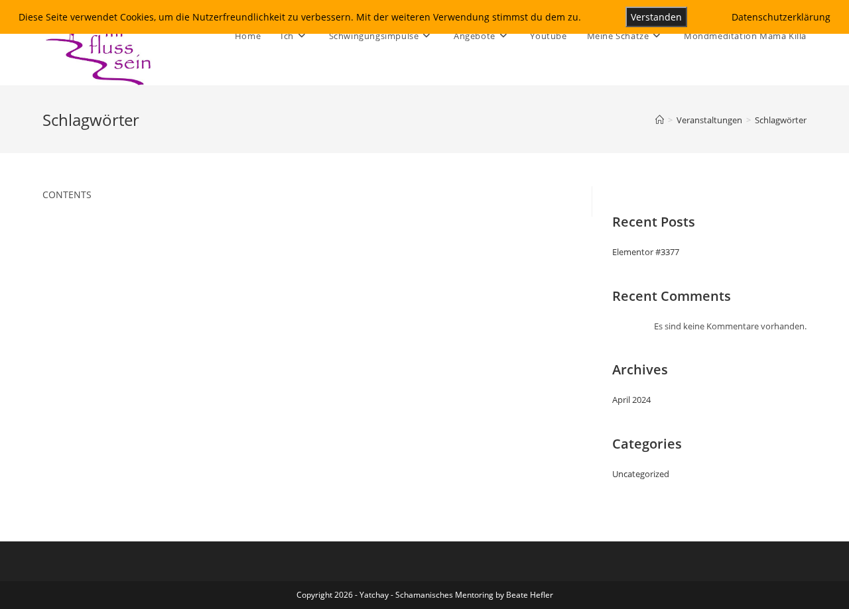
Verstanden (656, 17)
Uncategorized (640, 474)
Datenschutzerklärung (781, 17)
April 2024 (631, 400)
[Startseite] (659, 120)
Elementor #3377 (645, 252)
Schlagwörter (781, 120)
